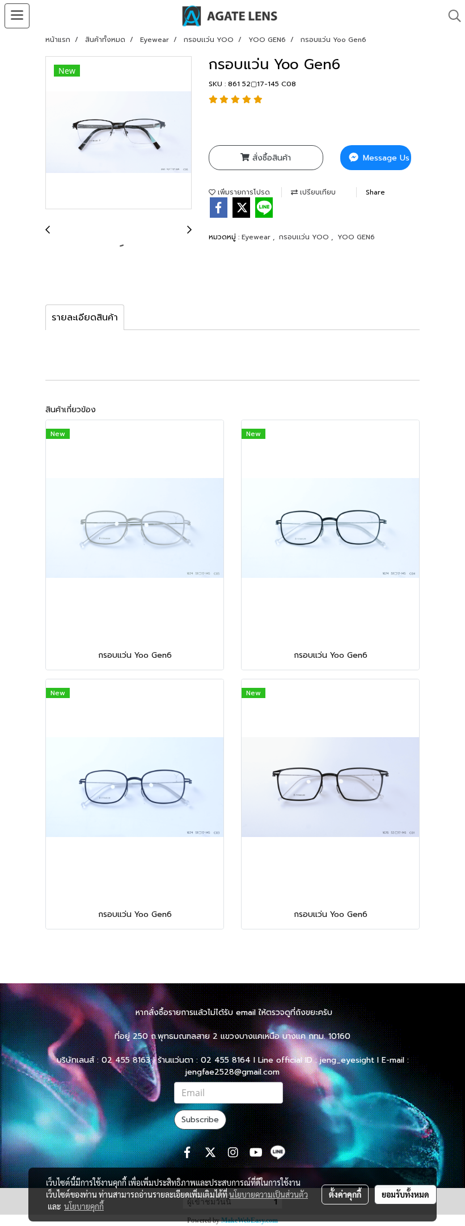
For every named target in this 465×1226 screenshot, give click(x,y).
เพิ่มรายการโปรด (242, 192)
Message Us (384, 158)
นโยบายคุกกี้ (84, 1206)
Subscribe (200, 1120)
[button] (450, 16)
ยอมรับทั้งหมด (405, 1194)
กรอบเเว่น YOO (305, 237)
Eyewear (257, 237)
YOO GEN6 (356, 237)
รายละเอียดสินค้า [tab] (85, 317)
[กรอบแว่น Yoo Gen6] (118, 133)
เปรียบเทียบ (317, 192)
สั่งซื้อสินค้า (270, 158)
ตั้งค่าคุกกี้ (345, 1194)
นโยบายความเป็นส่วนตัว (268, 1194)
